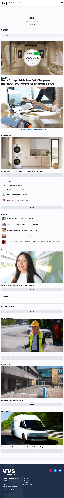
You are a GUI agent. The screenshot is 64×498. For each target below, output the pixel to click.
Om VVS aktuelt (27, 484)
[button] (3, 36)
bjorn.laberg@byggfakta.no (10, 486)
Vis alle (32, 175)
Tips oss (25, 478)
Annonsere (26, 480)
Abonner (25, 482)
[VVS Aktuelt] (4, 3)
